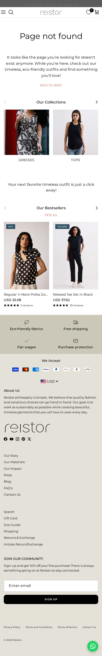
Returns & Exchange (19, 538)
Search (9, 512)
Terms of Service (67, 627)
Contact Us (12, 494)
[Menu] (3, 12)
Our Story (11, 455)
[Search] (11, 12)
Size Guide (12, 525)
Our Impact (13, 468)
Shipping (11, 531)
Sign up (51, 599)
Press (8, 475)
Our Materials (14, 462)
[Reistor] (51, 12)
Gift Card (10, 518)
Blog (7, 481)
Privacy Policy (12, 627)
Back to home (51, 85)
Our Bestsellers (51, 208)
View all (51, 215)
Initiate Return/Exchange (23, 544)
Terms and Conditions (39, 627)
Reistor (17, 640)
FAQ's (8, 488)
